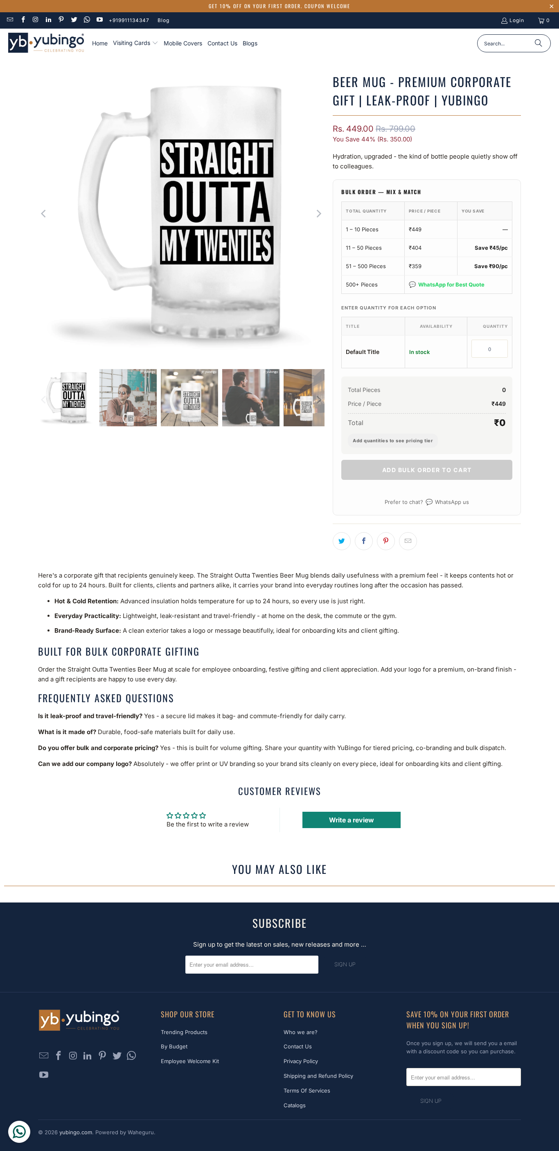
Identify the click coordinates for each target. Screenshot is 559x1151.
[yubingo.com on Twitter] (73, 20)
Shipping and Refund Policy (318, 1076)
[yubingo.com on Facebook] (22, 20)
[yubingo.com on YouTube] (99, 20)
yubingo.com (75, 1132)
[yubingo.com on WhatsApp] (86, 20)
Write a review (351, 820)
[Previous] (44, 214)
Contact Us (298, 1046)
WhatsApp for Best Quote (447, 284)
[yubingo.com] (46, 43)
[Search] (538, 43)
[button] (135, 43)
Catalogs (295, 1105)
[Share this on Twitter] (342, 541)
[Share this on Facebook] (364, 541)
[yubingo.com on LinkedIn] (48, 20)
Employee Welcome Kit (190, 1061)
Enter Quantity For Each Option (388, 308)
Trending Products (184, 1032)
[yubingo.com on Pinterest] (60, 20)
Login (516, 20)
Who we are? (301, 1032)
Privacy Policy (301, 1061)
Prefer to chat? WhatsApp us (427, 501)
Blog (163, 20)
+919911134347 (129, 20)
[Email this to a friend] (408, 541)
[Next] (318, 214)
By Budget (174, 1046)
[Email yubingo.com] (9, 20)
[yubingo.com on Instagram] (35, 20)
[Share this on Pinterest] (386, 541)
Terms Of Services (307, 1090)
